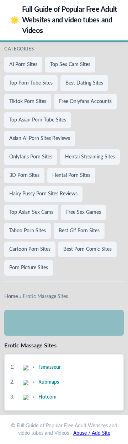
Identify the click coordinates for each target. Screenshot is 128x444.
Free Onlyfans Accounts (85, 101)
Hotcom (47, 397)
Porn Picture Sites (28, 267)
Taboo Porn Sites (27, 230)
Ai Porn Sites (23, 64)
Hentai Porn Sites (71, 175)
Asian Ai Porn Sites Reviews (39, 138)
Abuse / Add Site (91, 433)
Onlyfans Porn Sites (30, 157)
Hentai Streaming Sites (90, 157)
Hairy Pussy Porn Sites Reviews (43, 193)
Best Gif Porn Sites (79, 230)
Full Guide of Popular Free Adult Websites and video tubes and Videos (63, 20)
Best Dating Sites (84, 83)
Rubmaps (48, 382)
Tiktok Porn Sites (27, 101)
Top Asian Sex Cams (31, 212)
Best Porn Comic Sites (87, 249)
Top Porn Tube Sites (31, 83)
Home (11, 296)
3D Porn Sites (24, 175)
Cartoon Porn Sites (29, 249)
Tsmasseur (49, 367)
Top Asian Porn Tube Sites (37, 120)
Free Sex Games (83, 212)
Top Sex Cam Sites (70, 64)
